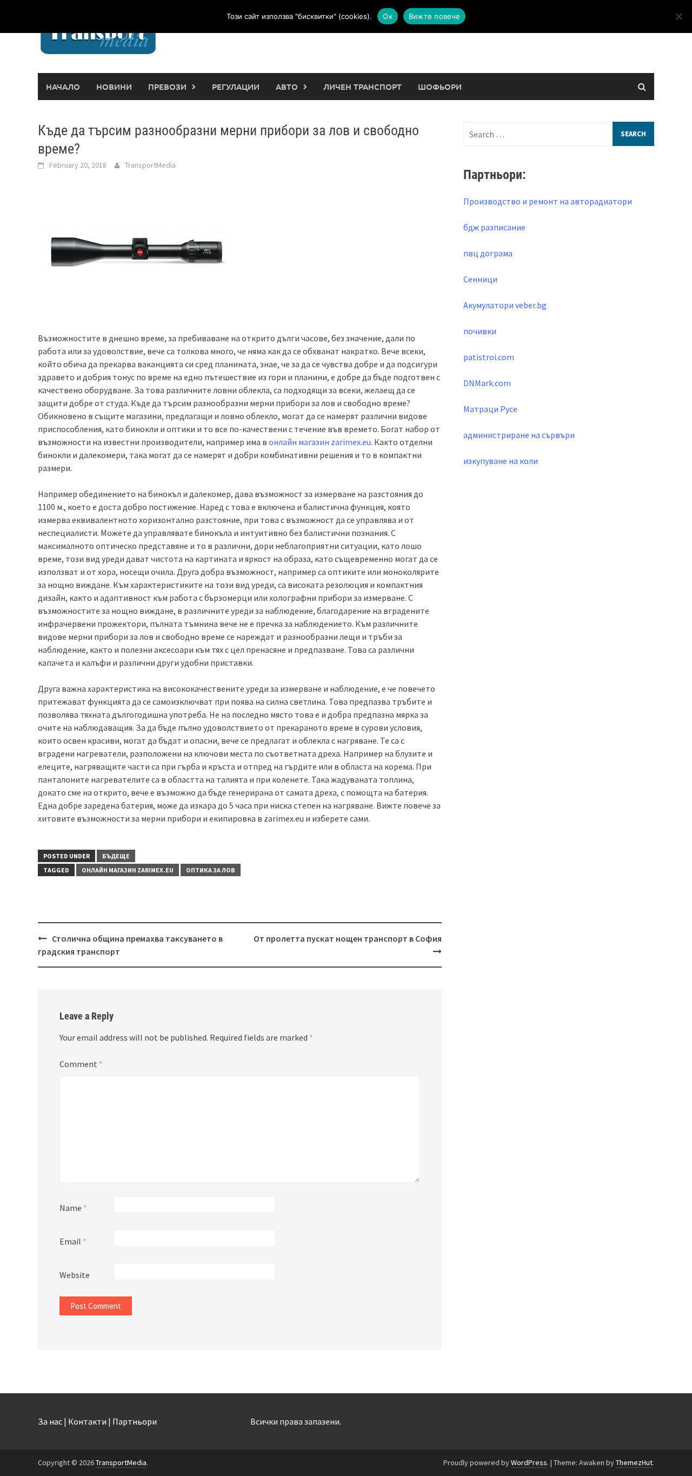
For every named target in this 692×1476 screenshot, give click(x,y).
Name (73, 1207)
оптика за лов (210, 870)
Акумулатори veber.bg (505, 305)
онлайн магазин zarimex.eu (320, 441)
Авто (287, 86)
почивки (479, 331)
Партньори (134, 1421)
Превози (167, 86)
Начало (63, 86)
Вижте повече (434, 16)
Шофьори (440, 86)
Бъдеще (116, 856)
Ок (387, 16)
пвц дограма (488, 253)
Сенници (480, 279)
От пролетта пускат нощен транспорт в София (348, 938)
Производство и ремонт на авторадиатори (547, 201)
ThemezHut (634, 1462)
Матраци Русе (490, 408)
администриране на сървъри (519, 434)
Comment (81, 1063)
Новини (114, 86)
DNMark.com (487, 383)
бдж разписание (494, 227)
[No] (678, 16)
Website (74, 1274)
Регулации (236, 86)
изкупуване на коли (500, 460)
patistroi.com (488, 357)
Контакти (87, 1421)
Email (72, 1241)
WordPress (529, 1462)
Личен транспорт (362, 86)
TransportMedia (150, 165)
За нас (50, 1421)
